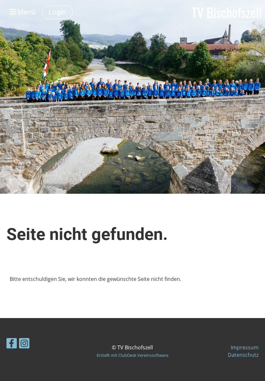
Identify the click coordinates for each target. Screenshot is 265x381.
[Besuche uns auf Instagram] (24, 344)
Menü (25, 12)
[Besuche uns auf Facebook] (11, 344)
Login (57, 12)
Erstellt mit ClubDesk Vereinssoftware (132, 355)
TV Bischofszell (227, 12)
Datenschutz (243, 354)
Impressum (245, 347)
